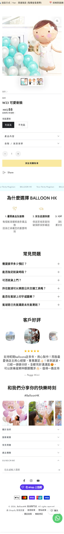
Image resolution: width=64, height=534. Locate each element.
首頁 (4, 92)
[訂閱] (60, 469)
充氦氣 (8, 125)
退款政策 (31, 510)
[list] (32, 224)
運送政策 (28, 514)
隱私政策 (42, 510)
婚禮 (4, 98)
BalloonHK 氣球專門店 (27, 506)
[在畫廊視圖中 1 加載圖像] (24, 81)
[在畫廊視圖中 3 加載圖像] (39, 81)
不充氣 (21, 125)
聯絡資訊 (39, 514)
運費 (12, 113)
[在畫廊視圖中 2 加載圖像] (32, 81)
